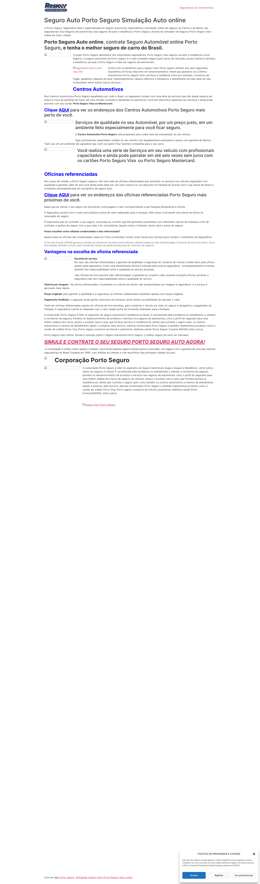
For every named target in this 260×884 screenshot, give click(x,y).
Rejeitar (219, 875)
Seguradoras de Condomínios (197, 7)
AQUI (64, 110)
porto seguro (66, 877)
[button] (253, 853)
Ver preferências (244, 875)
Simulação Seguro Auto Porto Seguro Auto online (104, 877)
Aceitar (194, 875)
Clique (51, 194)
